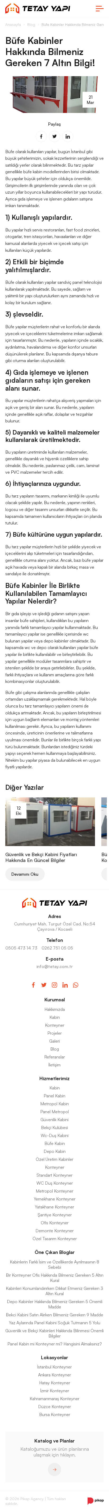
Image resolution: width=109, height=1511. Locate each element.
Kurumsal (54, 999)
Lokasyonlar (54, 1357)
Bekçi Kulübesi (54, 1127)
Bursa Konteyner (54, 1414)
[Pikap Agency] (96, 1501)
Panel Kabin (54, 1095)
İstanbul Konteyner (54, 1367)
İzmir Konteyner (54, 1390)
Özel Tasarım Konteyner (55, 1238)
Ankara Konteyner (54, 1374)
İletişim (54, 1064)
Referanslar (54, 1057)
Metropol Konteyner (54, 1191)
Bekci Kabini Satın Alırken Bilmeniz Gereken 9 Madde (54, 1314)
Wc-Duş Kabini (55, 1135)
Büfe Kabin (54, 1143)
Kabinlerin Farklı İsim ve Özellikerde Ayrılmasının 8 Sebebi (54, 1264)
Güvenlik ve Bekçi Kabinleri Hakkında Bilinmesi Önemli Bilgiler (54, 1333)
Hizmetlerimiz (54, 1078)
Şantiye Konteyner (55, 1214)
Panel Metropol (54, 1111)
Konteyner (54, 1025)
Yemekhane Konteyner (54, 1199)
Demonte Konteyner (54, 1230)
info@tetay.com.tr (55, 966)
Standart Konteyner (54, 1175)
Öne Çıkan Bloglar (55, 1252)
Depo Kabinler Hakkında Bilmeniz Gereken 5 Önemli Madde (54, 1304)
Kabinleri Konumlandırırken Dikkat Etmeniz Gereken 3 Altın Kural (54, 1291)
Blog (54, 1049)
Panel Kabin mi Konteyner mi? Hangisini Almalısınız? (54, 1343)
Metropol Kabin (54, 1103)
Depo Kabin (55, 1151)
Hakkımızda (54, 1009)
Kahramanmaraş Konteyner (54, 1398)
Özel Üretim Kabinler (54, 1159)
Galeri (54, 1041)
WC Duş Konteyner (55, 1183)
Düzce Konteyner (54, 1406)
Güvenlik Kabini (54, 1119)
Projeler (54, 1033)
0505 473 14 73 (21, 948)
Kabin (54, 1017)
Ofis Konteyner (55, 1222)
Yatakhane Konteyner (54, 1206)
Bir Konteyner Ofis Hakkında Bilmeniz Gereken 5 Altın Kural (54, 1277)
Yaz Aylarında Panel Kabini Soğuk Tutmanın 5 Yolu (54, 1322)
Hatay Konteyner (54, 1382)
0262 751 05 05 (57, 948)
